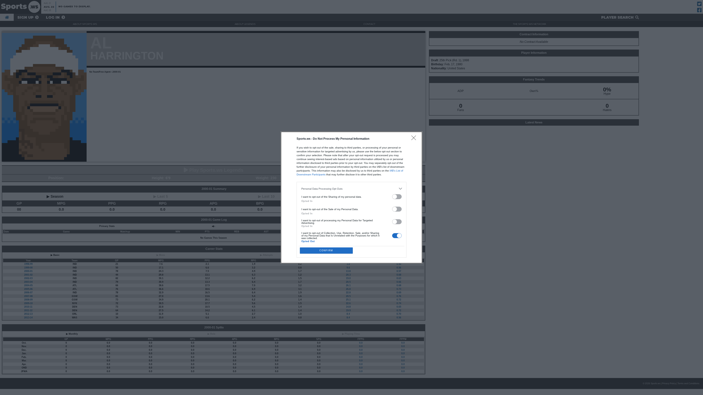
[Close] (414, 139)
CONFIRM (326, 250)
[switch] (397, 196)
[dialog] (351, 197)
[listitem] (351, 189)
